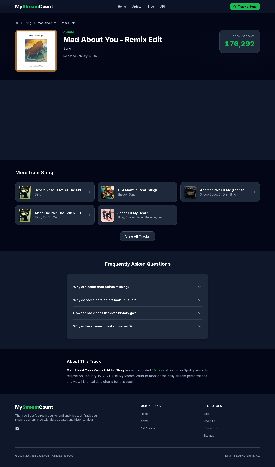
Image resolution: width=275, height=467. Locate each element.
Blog (151, 6)
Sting (28, 23)
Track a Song (247, 6)
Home (122, 6)
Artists (136, 6)
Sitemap (209, 435)
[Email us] (17, 428)
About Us (210, 421)
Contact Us (211, 428)
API (162, 6)
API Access (148, 428)
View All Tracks (137, 236)
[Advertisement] (137, 120)
